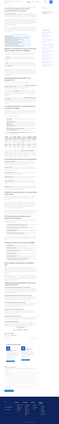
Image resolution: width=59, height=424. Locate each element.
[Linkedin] (19, 329)
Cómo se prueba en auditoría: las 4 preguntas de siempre (14, 42)
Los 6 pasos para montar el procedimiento (12, 40)
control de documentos (8, 73)
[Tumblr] (27, 329)
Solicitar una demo (7, 409)
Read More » (10, 361)
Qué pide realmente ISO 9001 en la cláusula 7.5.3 (12, 38)
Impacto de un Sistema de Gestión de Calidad (26, 349)
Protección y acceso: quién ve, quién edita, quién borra (13, 41)
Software (28, 1)
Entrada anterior (8, 338)
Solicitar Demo (51, 2)
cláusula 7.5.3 (16, 82)
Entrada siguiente (33, 338)
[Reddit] (21, 329)
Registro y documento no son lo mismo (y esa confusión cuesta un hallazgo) (17, 37)
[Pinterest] (17, 329)
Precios (33, 1)
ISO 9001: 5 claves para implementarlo (11, 351)
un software (9, 238)
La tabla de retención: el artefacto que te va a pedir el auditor (14, 39)
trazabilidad (34, 211)
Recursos (37, 1)
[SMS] (25, 329)
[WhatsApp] (23, 329)
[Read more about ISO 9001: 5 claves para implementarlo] (13, 347)
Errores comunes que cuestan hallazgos (11, 43)
